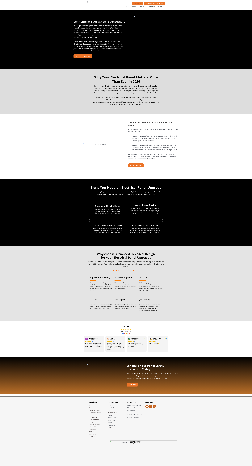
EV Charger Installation (95, 415)
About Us (142, 6)
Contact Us (160, 6)
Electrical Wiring (94, 426)
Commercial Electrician (95, 412)
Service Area (151, 6)
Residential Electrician (95, 410)
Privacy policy (124, 442)
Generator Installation (95, 424)
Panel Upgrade (93, 417)
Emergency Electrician (95, 422)
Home (127, 6)
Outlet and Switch (94, 429)
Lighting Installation (94, 419)
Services (134, 6)
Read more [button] (109, 349)
